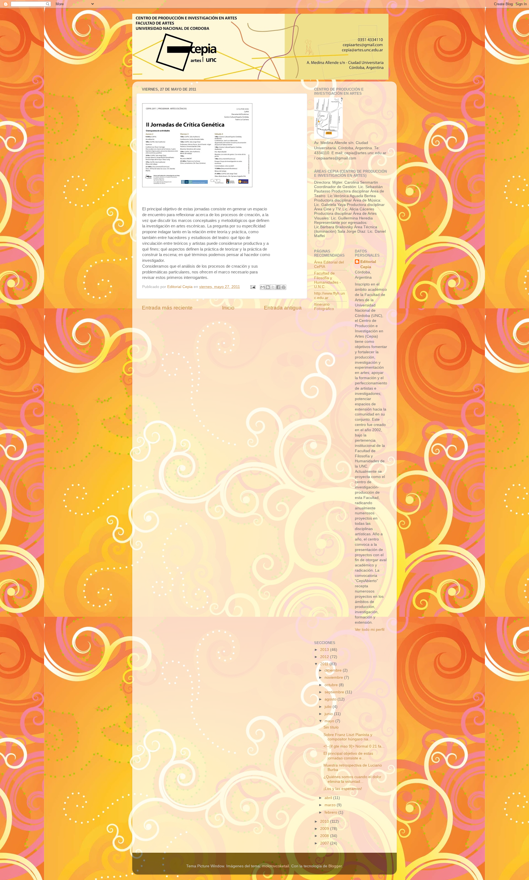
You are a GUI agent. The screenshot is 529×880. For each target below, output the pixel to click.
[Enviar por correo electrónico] (262, 287)
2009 (325, 829)
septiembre (335, 692)
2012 (325, 657)
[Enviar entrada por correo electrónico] (253, 287)
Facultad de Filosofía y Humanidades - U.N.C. (327, 280)
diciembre (334, 670)
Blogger (335, 866)
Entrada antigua (283, 308)
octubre (332, 685)
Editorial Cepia (368, 264)
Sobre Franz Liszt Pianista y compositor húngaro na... (347, 737)
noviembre (334, 677)
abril (329, 798)
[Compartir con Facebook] (278, 287)
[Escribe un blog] (268, 287)
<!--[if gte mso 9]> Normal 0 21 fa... (354, 746)
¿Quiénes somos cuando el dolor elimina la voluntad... (352, 779)
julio (329, 707)
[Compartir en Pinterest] (283, 287)
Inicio (228, 308)
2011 (325, 664)
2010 (325, 821)
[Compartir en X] (273, 287)
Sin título (331, 727)
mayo (330, 721)
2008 (325, 836)
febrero (331, 812)
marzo (331, 805)
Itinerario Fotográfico (324, 306)
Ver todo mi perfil (369, 630)
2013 (325, 650)
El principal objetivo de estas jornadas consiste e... (348, 755)
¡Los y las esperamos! (342, 789)
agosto (331, 699)
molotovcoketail (275, 866)
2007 (325, 843)
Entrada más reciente (167, 308)
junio (329, 714)
